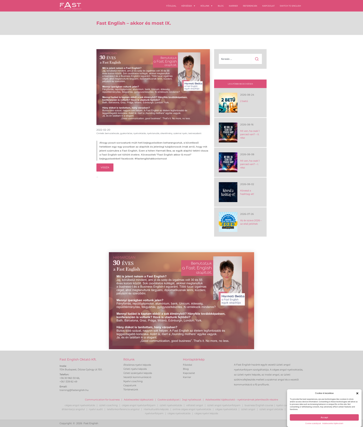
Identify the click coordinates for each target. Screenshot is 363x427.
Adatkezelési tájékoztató (332, 423)
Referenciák (250, 6)
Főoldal (171, 6)
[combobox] (235, 59)
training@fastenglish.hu (74, 390)
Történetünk (130, 389)
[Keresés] (257, 59)
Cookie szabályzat (313, 423)
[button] (357, 393)
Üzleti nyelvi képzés (135, 369)
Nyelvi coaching (133, 381)
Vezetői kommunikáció (137, 377)
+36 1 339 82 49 (68, 381)
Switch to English (290, 6)
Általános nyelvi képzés (137, 364)
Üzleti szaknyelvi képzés (137, 373)
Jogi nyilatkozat (191, 399)
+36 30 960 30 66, (70, 378)
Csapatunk (129, 385)
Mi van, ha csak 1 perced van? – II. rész (249, 134)
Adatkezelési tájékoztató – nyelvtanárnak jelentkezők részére (241, 399)
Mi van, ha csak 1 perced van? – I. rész (249, 164)
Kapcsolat (268, 6)
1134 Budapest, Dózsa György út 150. (81, 369)
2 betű (244, 101)
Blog (221, 6)
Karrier (233, 6)
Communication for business (102, 399)
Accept (324, 417)
